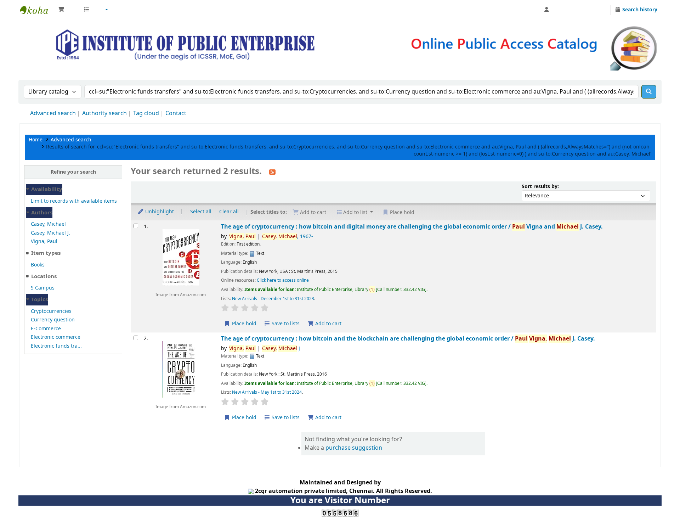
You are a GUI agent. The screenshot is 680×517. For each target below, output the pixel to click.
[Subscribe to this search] (272, 172)
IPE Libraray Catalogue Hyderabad (37, 10)
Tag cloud (146, 113)
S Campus (43, 288)
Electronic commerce (55, 337)
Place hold (243, 323)
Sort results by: (540, 186)
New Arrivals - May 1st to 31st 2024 (267, 392)
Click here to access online (283, 280)
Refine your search (73, 172)
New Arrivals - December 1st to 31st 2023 (273, 299)
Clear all (229, 211)
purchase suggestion (353, 448)
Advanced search (53, 113)
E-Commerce (46, 328)
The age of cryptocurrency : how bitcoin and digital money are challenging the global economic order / (412, 226)
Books (38, 265)
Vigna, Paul (44, 241)
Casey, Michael (48, 224)
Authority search (104, 113)
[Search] (648, 92)
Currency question (53, 320)
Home (35, 140)
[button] (67, 10)
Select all (200, 211)
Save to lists (285, 323)
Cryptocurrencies (51, 311)
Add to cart (327, 323)
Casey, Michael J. (50, 233)
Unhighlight (159, 211)
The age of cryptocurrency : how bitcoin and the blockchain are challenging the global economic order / (408, 338)
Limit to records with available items (74, 201)
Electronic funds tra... (56, 346)
